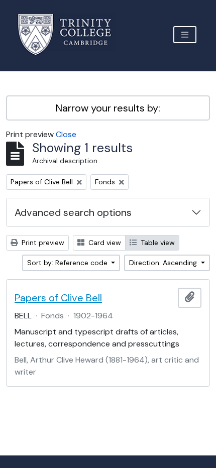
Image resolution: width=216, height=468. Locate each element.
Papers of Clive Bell (58, 298)
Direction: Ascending (164, 262)
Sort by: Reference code (68, 262)
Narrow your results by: (108, 107)
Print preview (42, 242)
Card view (103, 242)
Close (66, 134)
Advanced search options (73, 212)
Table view (157, 242)
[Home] (71, 34)
